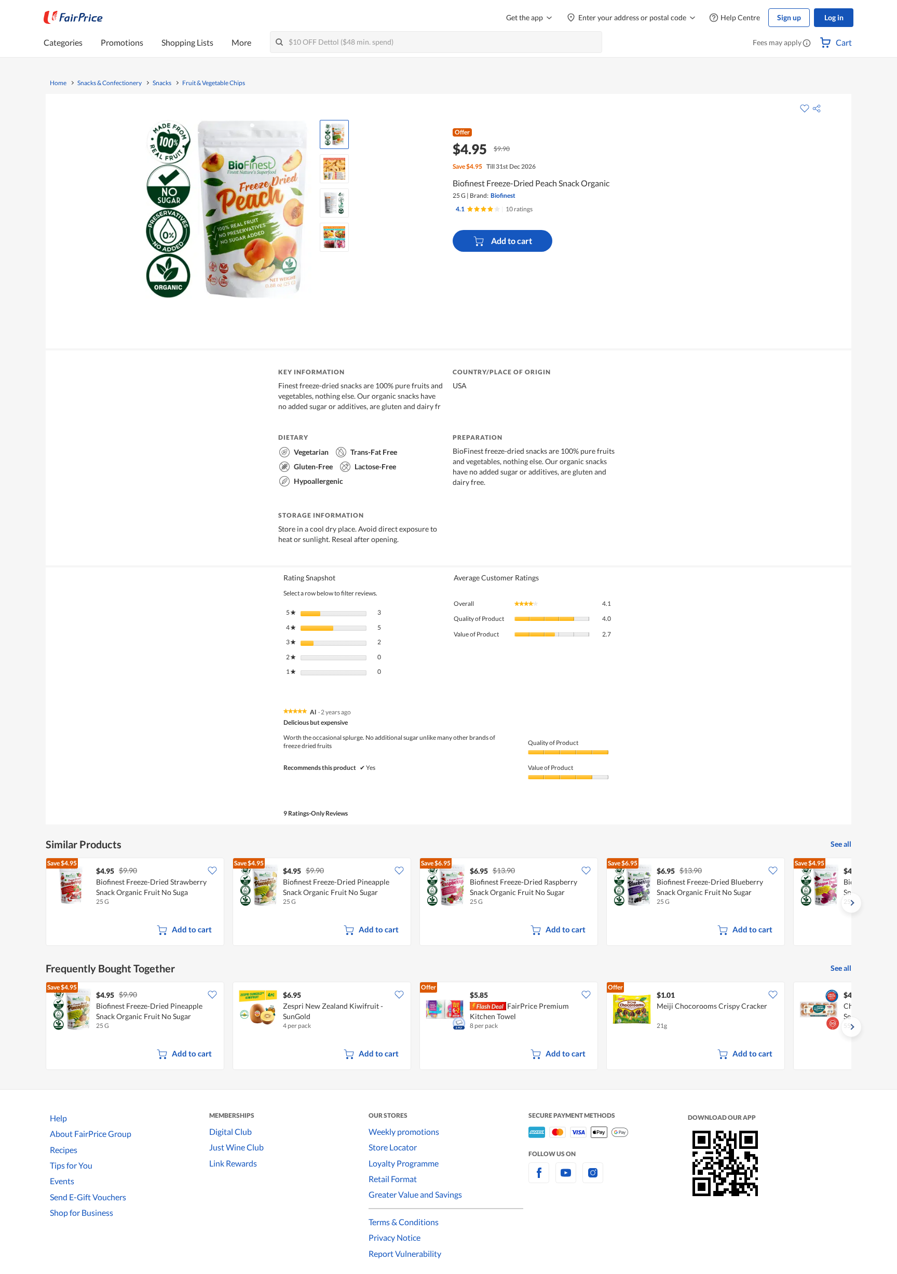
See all (841, 843)
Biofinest (503, 195)
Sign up (789, 17)
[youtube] (565, 1179)
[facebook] (538, 1179)
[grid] (448, 903)
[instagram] (592, 1179)
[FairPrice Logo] (73, 17)
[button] (807, 43)
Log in (834, 17)
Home (58, 83)
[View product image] (334, 134)
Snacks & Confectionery (109, 83)
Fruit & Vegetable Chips (213, 83)
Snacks (162, 83)
